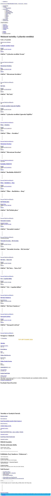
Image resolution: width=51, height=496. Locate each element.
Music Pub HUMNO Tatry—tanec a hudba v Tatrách (11, 431)
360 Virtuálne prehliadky (8, 475)
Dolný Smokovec (3, 423)
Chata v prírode (8, 11)
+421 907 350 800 (7, 263)
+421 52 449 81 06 (7, 128)
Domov (4, 31)
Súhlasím (4, 494)
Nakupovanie (5, 20)
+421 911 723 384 (7, 282)
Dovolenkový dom (9, 12)
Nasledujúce (4, 338)
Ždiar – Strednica (5, 125)
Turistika (4, 6)
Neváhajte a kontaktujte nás (5, 380)
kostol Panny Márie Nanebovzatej (7, 436)
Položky (4, 32)
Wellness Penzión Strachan (6, 361)
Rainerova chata (3, 416)
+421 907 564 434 (7, 49)
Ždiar (1, 68)
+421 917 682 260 (7, 205)
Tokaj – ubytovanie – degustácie (9, 472)
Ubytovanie (5, 9)
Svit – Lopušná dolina (6, 278)
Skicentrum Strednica (6, 65)
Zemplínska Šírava (6, 471)
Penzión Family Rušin (5, 373)
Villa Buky (2, 343)
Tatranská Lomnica (5, 220)
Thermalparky (8, 8)
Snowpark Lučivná (5, 316)
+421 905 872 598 (7, 69)
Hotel (6, 14)
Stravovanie (5, 19)
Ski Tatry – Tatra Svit (6, 259)
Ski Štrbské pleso (4, 201)
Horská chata (8, 13)
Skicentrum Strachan (5, 143)
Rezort (6, 18)
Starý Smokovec (3, 300)
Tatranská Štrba (3, 369)
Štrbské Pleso (3, 204)
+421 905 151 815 (7, 147)
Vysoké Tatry (5, 5)
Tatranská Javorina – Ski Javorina (9, 240)
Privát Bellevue (3, 349)
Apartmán (7, 10)
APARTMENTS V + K (5, 367)
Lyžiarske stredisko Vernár (7, 45)
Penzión (7, 15)
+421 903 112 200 (7, 224)
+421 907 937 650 (7, 109)
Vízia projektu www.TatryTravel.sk (10, 477)
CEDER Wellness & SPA (5, 425)
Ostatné (1, 48)
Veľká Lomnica (3, 375)
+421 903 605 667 (7, 89)
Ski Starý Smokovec (5, 297)
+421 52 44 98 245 (7, 186)
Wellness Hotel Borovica (5, 355)
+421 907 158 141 (7, 244)
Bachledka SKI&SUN (6, 164)
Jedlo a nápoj (5, 25)
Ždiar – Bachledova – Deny (7, 182)
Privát (6, 16)
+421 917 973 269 (7, 320)
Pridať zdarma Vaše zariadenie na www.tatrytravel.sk (13, 478)
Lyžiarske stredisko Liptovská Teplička (10, 106)
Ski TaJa (2, 86)
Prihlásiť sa (5, 1)
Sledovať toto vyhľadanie (5, 42)
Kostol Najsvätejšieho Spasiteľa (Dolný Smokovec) (11, 421)
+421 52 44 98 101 (7, 167)
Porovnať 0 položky (4, 492)
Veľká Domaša (6, 474)
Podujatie (5, 24)
